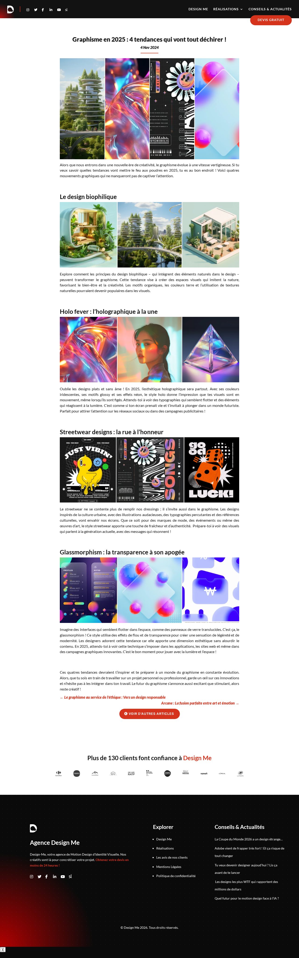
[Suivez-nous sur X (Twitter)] (41, 877)
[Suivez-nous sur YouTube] (64, 877)
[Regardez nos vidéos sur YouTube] (61, 10)
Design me (198, 9)
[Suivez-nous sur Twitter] (38, 10)
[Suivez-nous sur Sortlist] (66, 10)
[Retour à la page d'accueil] (10, 10)
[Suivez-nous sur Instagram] (30, 10)
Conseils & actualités (270, 9)
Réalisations (226, 9)
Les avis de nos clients (172, 857)
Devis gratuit (271, 20)
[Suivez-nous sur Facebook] (46, 10)
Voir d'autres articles (151, 714)
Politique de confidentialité (176, 876)
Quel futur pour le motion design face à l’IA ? (247, 898)
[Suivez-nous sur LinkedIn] (53, 10)
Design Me (164, 839)
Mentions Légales (168, 867)
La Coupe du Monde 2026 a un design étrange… (249, 839)
